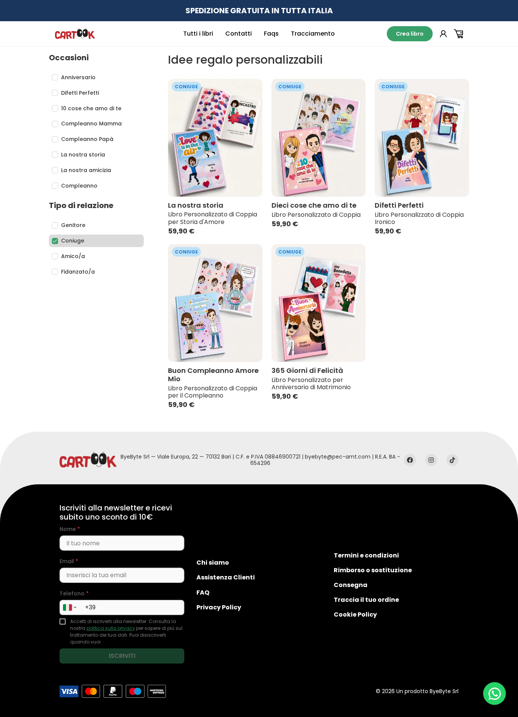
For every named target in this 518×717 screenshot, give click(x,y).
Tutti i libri (198, 33)
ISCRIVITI (122, 655)
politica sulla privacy (110, 628)
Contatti (238, 33)
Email (69, 561)
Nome (70, 529)
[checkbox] (63, 621)
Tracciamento (313, 33)
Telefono (74, 593)
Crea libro (410, 34)
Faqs (271, 33)
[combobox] (69, 607)
